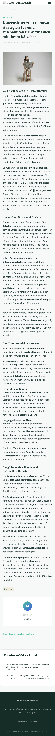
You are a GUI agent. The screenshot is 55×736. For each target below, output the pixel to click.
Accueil (5, 10)
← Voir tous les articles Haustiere (18, 634)
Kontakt (33, 721)
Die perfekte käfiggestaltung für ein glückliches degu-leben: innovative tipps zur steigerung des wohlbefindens (27, 667)
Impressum (22, 721)
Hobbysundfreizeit (17, 2)
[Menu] (49, 3)
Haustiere (14, 10)
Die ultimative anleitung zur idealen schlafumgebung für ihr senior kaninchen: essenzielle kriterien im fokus (27, 676)
